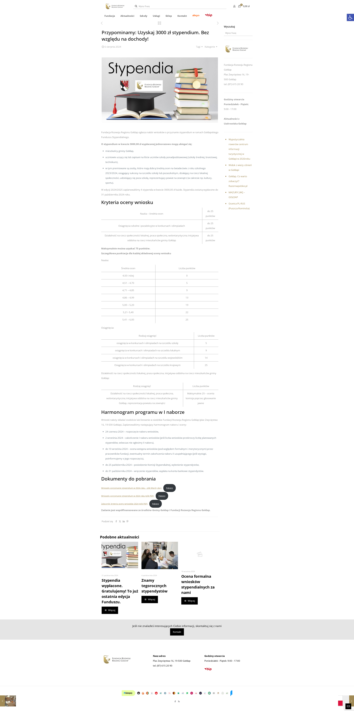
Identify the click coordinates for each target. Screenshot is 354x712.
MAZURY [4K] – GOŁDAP (237, 195)
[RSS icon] (179, 701)
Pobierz (169, 488)
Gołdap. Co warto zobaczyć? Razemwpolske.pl (238, 181)
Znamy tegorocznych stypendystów (154, 586)
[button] (350, 17)
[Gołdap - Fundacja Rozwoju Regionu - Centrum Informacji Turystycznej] (115, 6)
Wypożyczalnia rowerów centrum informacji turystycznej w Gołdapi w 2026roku (239, 149)
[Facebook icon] (175, 701)
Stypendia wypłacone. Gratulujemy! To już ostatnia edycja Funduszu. (120, 591)
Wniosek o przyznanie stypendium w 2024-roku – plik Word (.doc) (131, 488)
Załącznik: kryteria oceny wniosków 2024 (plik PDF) (124, 503)
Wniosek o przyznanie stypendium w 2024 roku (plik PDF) (127, 496)
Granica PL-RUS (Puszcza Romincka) (239, 206)
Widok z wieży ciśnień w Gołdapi (240, 167)
